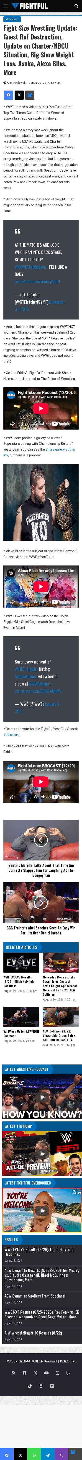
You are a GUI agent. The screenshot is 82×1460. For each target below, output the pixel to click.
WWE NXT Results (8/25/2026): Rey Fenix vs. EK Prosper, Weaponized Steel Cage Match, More (42, 1314)
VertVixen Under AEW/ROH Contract (21, 1033)
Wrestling (12, 19)
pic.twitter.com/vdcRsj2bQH (37, 281)
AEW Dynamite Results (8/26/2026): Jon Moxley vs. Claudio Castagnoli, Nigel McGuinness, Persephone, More (42, 1275)
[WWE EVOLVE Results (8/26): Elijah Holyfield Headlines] (21, 963)
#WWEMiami (39, 683)
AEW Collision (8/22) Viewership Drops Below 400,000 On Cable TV (59, 1035)
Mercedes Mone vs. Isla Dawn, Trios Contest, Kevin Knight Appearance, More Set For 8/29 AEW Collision (60, 986)
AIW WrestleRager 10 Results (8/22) (33, 1332)
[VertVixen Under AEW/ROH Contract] (21, 1017)
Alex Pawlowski (16, 82)
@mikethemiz (25, 676)
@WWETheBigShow (30, 266)
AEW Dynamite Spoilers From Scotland (35, 1295)
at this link (10, 734)
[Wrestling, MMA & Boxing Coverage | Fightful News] (29, 6)
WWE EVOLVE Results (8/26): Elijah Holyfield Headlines (18, 981)
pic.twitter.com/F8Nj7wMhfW (38, 691)
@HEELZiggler (26, 669)
